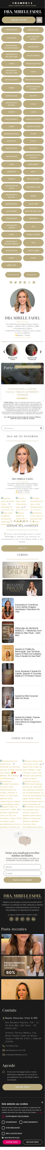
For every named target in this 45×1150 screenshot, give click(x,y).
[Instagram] (13, 3)
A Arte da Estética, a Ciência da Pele (23, 14)
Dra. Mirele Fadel (23, 11)
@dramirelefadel (22, 482)
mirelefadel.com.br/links (22, 493)
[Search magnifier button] (41, 428)
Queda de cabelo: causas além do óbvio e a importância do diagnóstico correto (28, 720)
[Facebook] (15, 3)
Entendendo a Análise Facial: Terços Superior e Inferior (22, 391)
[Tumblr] (31, 3)
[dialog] (22, 1123)
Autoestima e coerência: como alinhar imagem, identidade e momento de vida (27, 608)
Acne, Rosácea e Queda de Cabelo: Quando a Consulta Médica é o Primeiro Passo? (28, 673)
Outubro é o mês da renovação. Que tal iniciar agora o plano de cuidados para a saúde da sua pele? (28, 652)
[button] (39, 20)
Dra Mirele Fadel (22, 478)
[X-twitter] (29, 3)
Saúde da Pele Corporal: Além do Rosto (26, 697)
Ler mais (40, 1112)
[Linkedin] (23, 3)
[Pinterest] (26, 3)
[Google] (18, 3)
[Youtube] (21, 3)
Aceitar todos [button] (12, 1142)
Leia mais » (22, 398)
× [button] (42, 1102)
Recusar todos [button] (32, 1142)
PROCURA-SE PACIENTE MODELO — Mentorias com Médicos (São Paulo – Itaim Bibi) (28, 631)
